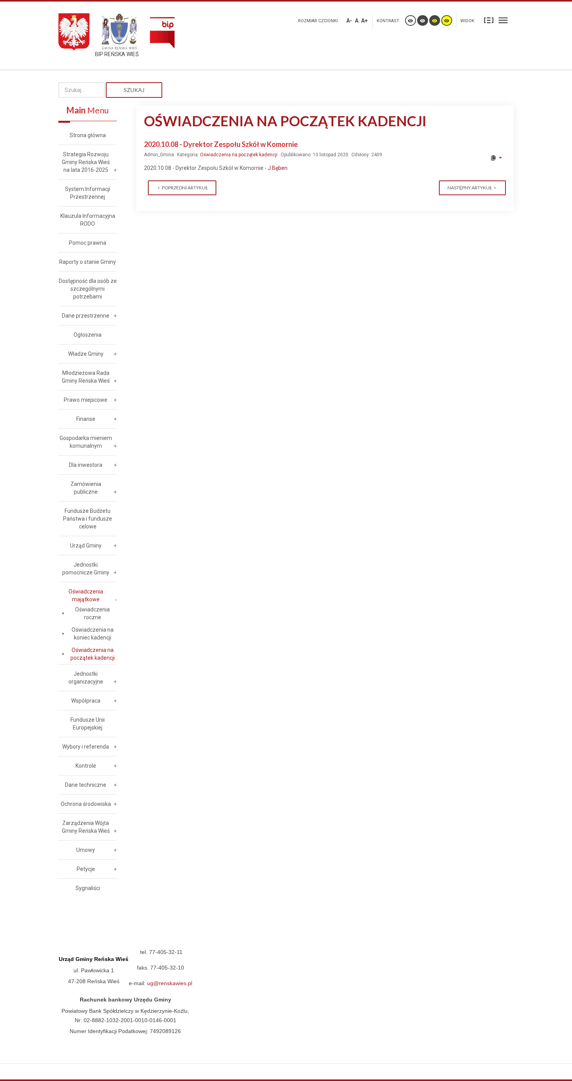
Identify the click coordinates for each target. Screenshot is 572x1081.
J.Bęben (278, 168)
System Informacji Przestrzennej (87, 193)
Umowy (85, 850)
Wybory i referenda (85, 747)
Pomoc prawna (87, 243)
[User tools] (496, 158)
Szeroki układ (503, 19)
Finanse (85, 419)
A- (349, 21)
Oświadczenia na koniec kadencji (93, 634)
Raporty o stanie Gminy (87, 262)
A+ (364, 21)
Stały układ (488, 19)
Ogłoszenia (88, 335)
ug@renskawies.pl (169, 983)
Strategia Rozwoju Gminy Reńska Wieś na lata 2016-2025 (86, 162)
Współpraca (85, 701)
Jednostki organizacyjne (85, 678)
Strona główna (88, 135)
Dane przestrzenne (85, 316)
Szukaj (134, 90)
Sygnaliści (87, 888)
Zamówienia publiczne (85, 488)
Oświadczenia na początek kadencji (238, 154)
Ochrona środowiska (86, 804)
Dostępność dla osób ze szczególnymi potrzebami (88, 289)
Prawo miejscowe (85, 400)
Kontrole (85, 766)
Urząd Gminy (86, 545)
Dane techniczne (85, 785)
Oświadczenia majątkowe (85, 595)
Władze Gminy (86, 354)
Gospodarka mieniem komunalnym (86, 442)
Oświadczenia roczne (92, 613)
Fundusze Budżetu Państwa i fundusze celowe (87, 519)
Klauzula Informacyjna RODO (87, 220)
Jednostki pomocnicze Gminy (85, 569)
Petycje (86, 869)
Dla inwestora (85, 465)
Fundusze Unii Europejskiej (87, 724)
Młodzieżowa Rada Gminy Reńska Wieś (86, 377)
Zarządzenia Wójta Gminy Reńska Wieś (86, 827)
